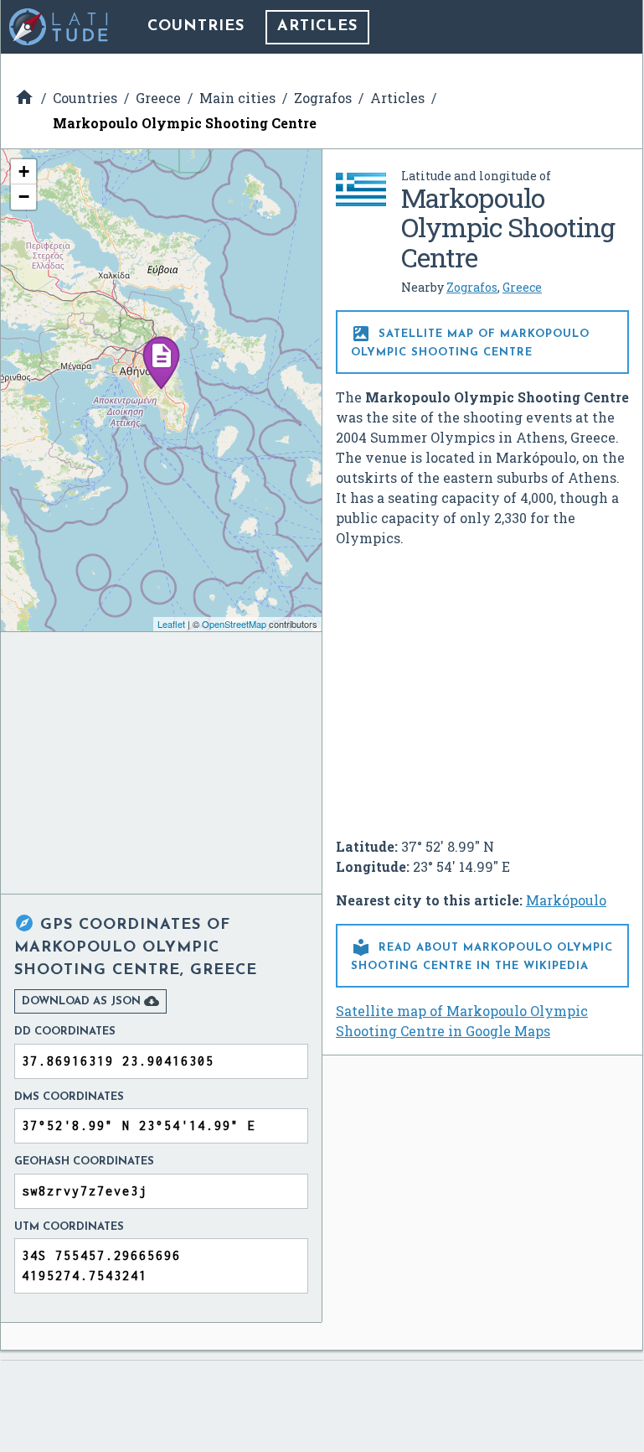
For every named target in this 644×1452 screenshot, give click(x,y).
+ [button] (23, 171)
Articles (317, 26)
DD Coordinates (65, 1031)
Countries (196, 26)
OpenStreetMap (234, 623)
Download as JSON (90, 1001)
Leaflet (171, 623)
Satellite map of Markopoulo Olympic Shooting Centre (470, 341)
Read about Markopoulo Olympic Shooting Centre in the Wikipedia (482, 954)
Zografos (471, 287)
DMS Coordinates (69, 1097)
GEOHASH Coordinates (84, 1161)
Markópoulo (566, 900)
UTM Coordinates (69, 1226)
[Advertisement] (482, 685)
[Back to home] (59, 27)
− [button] (23, 196)
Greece (522, 287)
